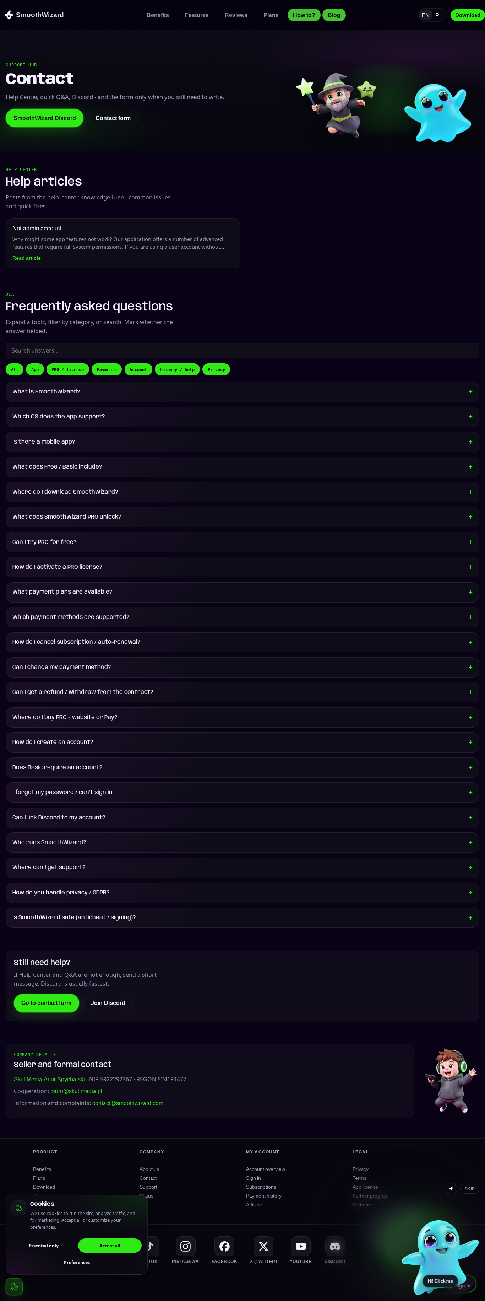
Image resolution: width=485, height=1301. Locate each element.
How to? (304, 14)
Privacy (216, 369)
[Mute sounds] (451, 1188)
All (14, 369)
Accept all (109, 1245)
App (35, 369)
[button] (440, 1256)
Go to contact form (46, 1002)
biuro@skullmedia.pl (76, 1090)
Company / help (177, 369)
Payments (107, 369)
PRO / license (67, 369)
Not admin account (36, 228)
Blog (334, 14)
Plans (271, 14)
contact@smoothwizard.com (127, 1103)
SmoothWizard (40, 14)
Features (197, 14)
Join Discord (108, 1002)
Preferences (77, 1262)
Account (138, 369)
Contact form (113, 118)
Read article (26, 258)
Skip (469, 1189)
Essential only (44, 1245)
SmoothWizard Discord (44, 118)
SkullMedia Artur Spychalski (49, 1079)
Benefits (158, 14)
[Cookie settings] (14, 1286)
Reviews (236, 14)
